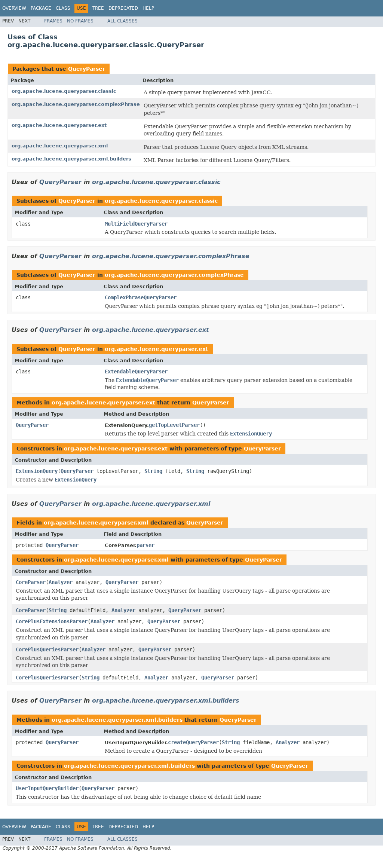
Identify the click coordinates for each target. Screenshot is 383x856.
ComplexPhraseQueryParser (141, 297)
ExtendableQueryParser (136, 371)
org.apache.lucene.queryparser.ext (59, 125)
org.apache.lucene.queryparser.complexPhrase (76, 104)
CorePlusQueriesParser (47, 649)
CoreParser (31, 582)
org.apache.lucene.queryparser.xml (60, 146)
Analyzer (61, 582)
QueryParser (86, 69)
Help (148, 8)
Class (63, 8)
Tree (98, 8)
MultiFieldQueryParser (136, 224)
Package (41, 8)
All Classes (122, 21)
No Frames (80, 21)
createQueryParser (193, 742)
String (153, 471)
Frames (53, 21)
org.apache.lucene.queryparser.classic (64, 91)
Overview (14, 8)
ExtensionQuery (37, 471)
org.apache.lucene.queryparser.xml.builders (71, 159)
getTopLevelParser (174, 425)
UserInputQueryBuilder (47, 788)
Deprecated (123, 8)
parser (145, 545)
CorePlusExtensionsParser (52, 621)
